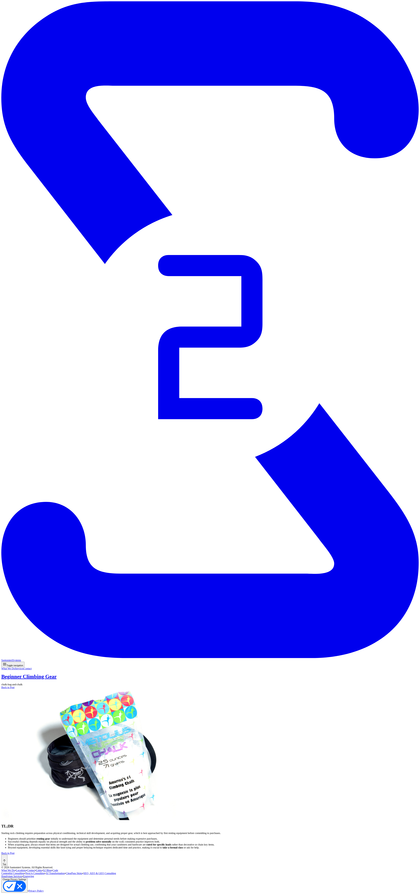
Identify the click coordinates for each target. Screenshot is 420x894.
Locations (21, 870)
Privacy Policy (36, 890)
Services (19, 668)
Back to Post (7, 687)
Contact (28, 668)
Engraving (28, 876)
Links (39, 870)
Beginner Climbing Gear (29, 676)
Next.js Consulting (35, 873)
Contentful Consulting (12, 873)
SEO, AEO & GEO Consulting (99, 873)
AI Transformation (55, 873)
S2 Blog (47, 870)
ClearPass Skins (74, 873)
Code (55, 870)
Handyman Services (11, 876)
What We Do (8, 668)
